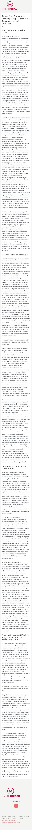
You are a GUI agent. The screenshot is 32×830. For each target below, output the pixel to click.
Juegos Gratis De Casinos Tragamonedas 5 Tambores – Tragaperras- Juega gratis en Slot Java (15, 342)
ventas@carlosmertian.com (11, 823)
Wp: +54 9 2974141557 (9, 820)
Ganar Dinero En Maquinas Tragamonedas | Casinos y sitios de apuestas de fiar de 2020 (16, 689)
